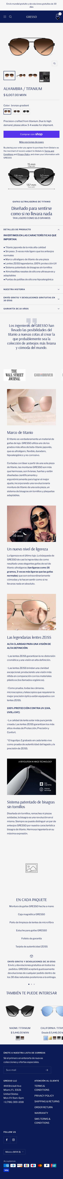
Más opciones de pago (31, 142)
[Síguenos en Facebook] (7, 1140)
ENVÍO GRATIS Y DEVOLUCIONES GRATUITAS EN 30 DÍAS (29, 299)
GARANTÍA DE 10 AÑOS (16, 308)
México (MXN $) (13, 1152)
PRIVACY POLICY (44, 1095)
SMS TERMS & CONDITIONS (42, 1121)
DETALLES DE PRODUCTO (17, 229)
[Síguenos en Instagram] (13, 1140)
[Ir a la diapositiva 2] (31, 984)
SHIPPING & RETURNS (46, 1101)
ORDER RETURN (43, 1107)
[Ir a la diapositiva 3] (34, 984)
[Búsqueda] (10, 16)
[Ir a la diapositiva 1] (28, 984)
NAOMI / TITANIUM (19, 1028)
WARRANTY (41, 1113)
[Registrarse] (47, 1070)
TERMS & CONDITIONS (41, 1088)
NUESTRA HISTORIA (14, 289)
